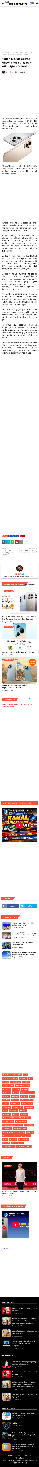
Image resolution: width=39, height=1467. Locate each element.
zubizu (28, 1118)
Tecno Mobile (22, 1121)
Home (10, 1455)
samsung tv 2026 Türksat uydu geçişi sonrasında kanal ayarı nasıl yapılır (24, 934)
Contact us (27, 1455)
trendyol (7, 1107)
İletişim (14, 1423)
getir (22, 1132)
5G (31, 1078)
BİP (6, 1111)
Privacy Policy (19, 1458)
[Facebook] (4, 542)
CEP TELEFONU (13, 536)
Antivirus (7, 1093)
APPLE (7, 1096)
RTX (29, 1146)
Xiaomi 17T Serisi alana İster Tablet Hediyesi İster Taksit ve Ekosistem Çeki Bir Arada (19, 618)
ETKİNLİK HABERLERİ (11, 1078)
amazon (7, 1114)
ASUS (16, 1093)
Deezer (30, 1132)
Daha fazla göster (30, 584)
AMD (6, 1103)
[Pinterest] (17, 542)
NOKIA (7, 1100)
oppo (6, 1082)
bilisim (18, 574)
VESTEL (24, 1096)
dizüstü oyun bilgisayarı (23, 1136)
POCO (16, 1114)
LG (26, 1075)
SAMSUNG (8, 1075)
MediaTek (30, 1125)
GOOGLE (14, 1111)
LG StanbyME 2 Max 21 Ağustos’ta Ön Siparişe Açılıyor (24, 1332)
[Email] (21, 542)
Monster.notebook (28, 1093)
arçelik (7, 1143)
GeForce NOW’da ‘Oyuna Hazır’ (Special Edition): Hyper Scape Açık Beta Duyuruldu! (23, 1435)
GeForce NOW (9, 1118)
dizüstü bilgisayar (10, 1125)
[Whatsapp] (12, 542)
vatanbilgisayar (18, 1143)
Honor (12, 52)
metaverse (8, 1136)
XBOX (19, 1118)
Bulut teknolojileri (20, 1129)
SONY (25, 1089)
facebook (12, 906)
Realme (15, 1096)
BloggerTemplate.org (19, 1463)
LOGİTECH (29, 1107)
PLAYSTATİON (28, 1103)
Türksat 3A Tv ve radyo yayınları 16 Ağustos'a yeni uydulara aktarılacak (24, 953)
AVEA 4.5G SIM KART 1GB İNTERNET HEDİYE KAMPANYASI (23, 1414)
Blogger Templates (18, 1461)
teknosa (17, 1089)
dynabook (8, 1129)
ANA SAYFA (6, 1248)
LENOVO (7, 1089)
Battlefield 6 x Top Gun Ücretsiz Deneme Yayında (22, 944)
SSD (32, 1096)
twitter (30, 906)
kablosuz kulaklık (27, 1100)
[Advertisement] (19, 27)
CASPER (26, 1082)
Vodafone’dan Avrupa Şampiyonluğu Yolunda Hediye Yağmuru (19, 1192)
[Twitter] (8, 542)
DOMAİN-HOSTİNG (10, 1132)
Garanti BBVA (9, 1121)
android (21, 1146)
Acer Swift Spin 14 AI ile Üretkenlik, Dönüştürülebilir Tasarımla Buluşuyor (23, 1343)
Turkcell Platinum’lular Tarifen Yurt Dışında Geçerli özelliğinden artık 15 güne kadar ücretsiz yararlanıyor (24, 1321)
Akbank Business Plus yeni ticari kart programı (24, 1309)
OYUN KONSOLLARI (23, 1086)
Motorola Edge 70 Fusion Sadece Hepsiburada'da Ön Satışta (14, 686)
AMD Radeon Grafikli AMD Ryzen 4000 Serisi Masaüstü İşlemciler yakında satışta (23, 1446)
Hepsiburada (9, 1086)
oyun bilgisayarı (9, 1146)
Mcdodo (23, 1111)
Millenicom (24, 1139)
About (18, 1455)
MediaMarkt (16, 1082)
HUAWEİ (18, 1075)
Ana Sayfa (5, 52)
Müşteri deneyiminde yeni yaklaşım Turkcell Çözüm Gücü (24, 924)
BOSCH (14, 1139)
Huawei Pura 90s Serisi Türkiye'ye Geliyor (18, 652)
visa (6, 1139)
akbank (15, 1100)
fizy (21, 1125)
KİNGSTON (16, 1103)
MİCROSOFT (18, 1107)
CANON (25, 1114)
